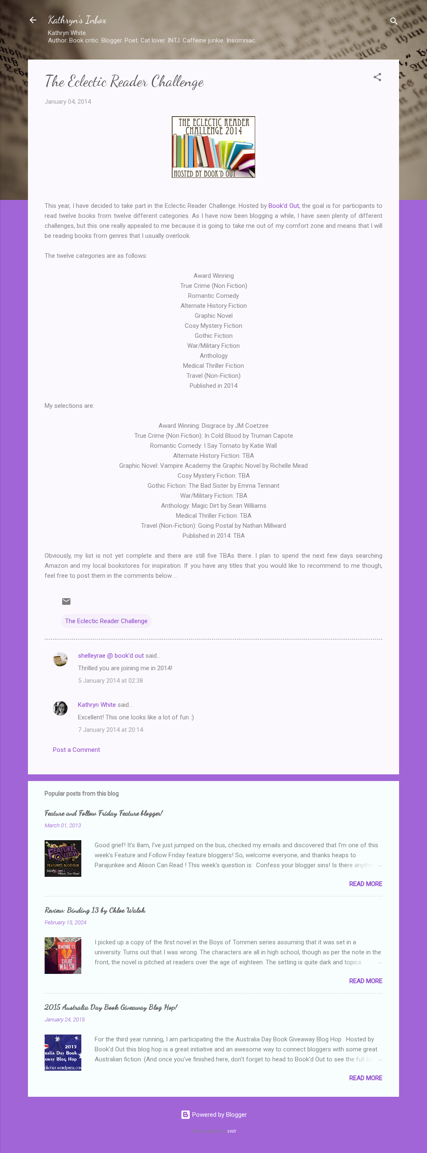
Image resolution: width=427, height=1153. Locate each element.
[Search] (394, 22)
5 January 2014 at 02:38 (110, 680)
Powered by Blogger (219, 1114)
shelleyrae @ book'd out (111, 655)
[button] (377, 78)
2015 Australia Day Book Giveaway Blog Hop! (111, 1006)
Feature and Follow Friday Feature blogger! (104, 812)
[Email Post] (66, 604)
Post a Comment (76, 750)
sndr (231, 1131)
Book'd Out (284, 206)
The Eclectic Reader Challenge (106, 621)
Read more (365, 884)
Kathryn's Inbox (77, 20)
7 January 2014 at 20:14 (110, 730)
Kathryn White (97, 705)
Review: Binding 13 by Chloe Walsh (95, 909)
